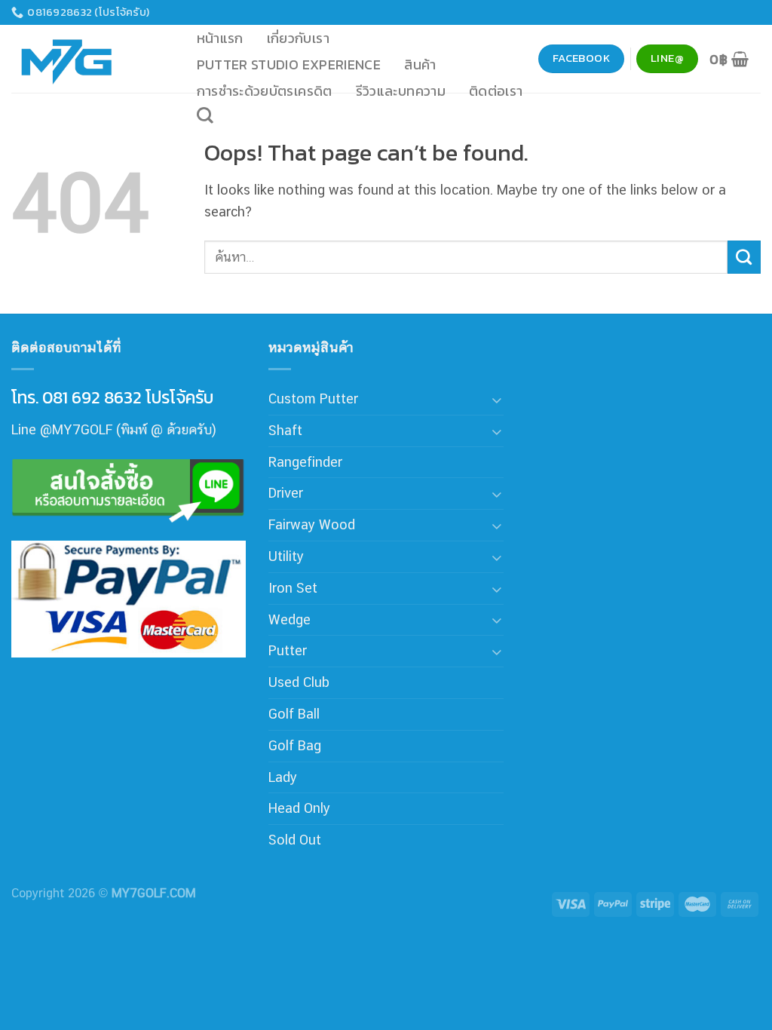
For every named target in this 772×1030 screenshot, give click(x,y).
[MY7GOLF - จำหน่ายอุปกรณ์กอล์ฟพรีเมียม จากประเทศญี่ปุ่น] (86, 59)
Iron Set (292, 588)
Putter (287, 650)
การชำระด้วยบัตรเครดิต (264, 91)
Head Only (299, 808)
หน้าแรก (220, 38)
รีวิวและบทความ (401, 91)
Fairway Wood (311, 524)
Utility (286, 556)
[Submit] (744, 257)
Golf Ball (294, 714)
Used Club (298, 682)
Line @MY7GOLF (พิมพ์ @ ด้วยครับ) (113, 429)
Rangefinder (305, 462)
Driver (285, 493)
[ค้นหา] (205, 115)
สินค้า (420, 64)
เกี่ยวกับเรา (298, 38)
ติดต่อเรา (496, 91)
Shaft (285, 430)
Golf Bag (294, 745)
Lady (282, 777)
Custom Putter (313, 398)
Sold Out (294, 840)
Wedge (289, 619)
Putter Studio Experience (289, 64)
